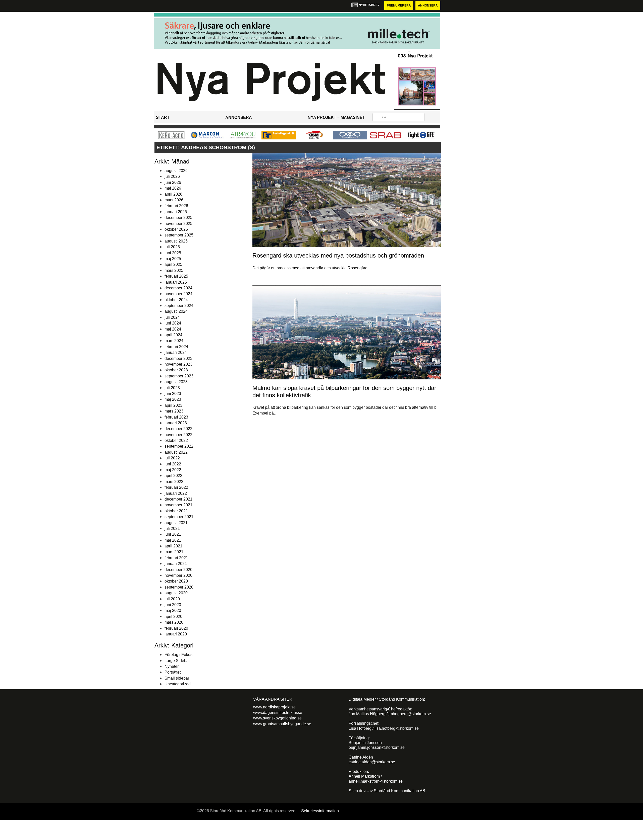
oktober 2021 (176, 511)
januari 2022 (176, 493)
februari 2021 (176, 558)
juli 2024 (172, 317)
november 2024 (178, 294)
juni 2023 (173, 393)
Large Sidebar (177, 661)
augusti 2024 (176, 311)
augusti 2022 (176, 452)
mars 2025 (174, 270)
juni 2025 (173, 253)
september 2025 (179, 235)
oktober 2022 (176, 440)
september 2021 (179, 517)
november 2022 (178, 435)
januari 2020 (176, 634)
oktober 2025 (176, 229)
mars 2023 (174, 411)
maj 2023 (173, 399)
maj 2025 (173, 259)
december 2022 (178, 429)
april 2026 (173, 194)
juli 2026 (172, 176)
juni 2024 (173, 323)
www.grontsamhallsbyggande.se (282, 724)
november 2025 (178, 223)
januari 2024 (176, 352)
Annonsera (428, 5)
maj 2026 (173, 188)
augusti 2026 (176, 171)
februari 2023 (176, 417)
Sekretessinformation (320, 811)
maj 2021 (173, 540)
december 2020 (178, 569)
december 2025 (178, 217)
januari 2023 (176, 423)
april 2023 (173, 405)
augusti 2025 (176, 241)
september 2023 (179, 376)
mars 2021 (174, 552)
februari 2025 (176, 276)
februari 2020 (176, 628)
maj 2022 (173, 470)
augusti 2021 (176, 523)
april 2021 (173, 546)
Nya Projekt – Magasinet (336, 117)
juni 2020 (173, 605)
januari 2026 (176, 212)
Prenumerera (399, 5)
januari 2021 (176, 563)
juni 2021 (173, 534)
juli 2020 (172, 599)
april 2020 (173, 616)
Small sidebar (177, 678)
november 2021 (178, 505)
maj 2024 (173, 329)
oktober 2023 (176, 370)
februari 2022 (176, 487)
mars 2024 (174, 341)
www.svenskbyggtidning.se (277, 718)
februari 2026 (176, 206)
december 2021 (178, 499)
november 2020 (178, 575)
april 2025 (173, 264)
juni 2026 (173, 182)
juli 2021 (172, 528)
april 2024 (173, 335)
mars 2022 (174, 481)
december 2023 (178, 358)
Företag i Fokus (178, 654)
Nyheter (172, 666)
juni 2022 (173, 464)
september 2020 (179, 587)
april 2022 (173, 475)
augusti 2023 (176, 382)
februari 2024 (176, 347)
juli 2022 (172, 458)
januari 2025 (176, 282)
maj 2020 (173, 610)
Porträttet (173, 672)
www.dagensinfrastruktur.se (277, 712)
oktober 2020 (176, 581)
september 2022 (179, 446)
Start (163, 117)
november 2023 (178, 364)
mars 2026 (174, 200)
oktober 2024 (176, 300)
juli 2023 (172, 388)
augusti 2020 (176, 593)
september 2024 (179, 305)
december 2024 (178, 288)
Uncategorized (178, 684)
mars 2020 (174, 622)
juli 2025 (172, 247)
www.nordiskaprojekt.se (274, 707)
